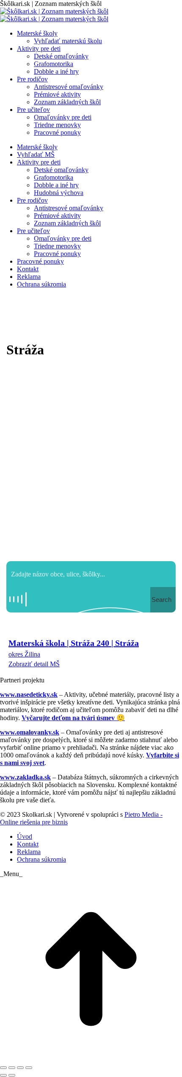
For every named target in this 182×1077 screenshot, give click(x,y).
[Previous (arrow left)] (3, 1075)
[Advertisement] (91, 461)
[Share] (11, 1067)
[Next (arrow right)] (11, 1075)
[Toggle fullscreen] (20, 1067)
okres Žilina (24, 654)
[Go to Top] (91, 1057)
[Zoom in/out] (28, 1067)
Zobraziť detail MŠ (34, 664)
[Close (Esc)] (3, 1067)
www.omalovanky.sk (29, 732)
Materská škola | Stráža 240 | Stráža (73, 643)
